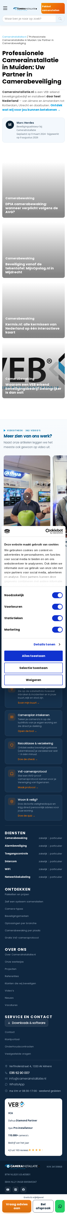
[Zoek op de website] (60, 18)
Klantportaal (12, 1039)
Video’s (9, 990)
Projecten (10, 969)
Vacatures (11, 1005)
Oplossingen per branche (20, 923)
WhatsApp (17, 1084)
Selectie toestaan (33, 668)
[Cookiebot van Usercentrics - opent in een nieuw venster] (47, 531)
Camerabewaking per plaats (22, 930)
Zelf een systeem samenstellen (24, 901)
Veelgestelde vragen (18, 1054)
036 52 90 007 (19, 1073)
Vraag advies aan (17, 1206)
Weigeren (33, 680)
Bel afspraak (43, 1206)
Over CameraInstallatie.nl (20, 954)
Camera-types (14, 909)
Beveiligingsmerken (17, 916)
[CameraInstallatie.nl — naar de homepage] (25, 9)
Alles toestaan (33, 656)
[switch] (57, 607)
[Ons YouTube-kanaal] (8, 1190)
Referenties (12, 976)
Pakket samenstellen (50, 8)
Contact (10, 1032)
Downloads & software (28, 1023)
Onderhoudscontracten (19, 1046)
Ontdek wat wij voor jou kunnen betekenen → (32, 107)
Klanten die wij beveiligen (20, 983)
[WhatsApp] (60, 1206)
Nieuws (9, 998)
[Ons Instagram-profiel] (16, 1190)
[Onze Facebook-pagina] (23, 1190)
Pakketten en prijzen (17, 894)
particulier (56, 838)
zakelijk (43, 838)
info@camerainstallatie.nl (27, 1079)
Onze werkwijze (14, 961)
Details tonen (44, 644)
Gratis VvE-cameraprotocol (22, 937)
